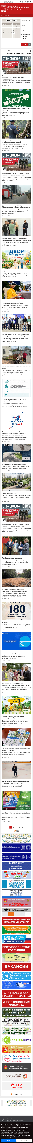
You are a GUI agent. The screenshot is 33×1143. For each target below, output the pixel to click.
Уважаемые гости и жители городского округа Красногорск (16, 109)
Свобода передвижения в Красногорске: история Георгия (16, 367)
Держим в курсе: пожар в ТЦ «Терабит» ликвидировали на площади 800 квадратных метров (16, 207)
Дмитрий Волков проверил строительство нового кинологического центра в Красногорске (16, 239)
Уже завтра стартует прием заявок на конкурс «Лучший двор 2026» (16, 749)
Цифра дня (5, 622)
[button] (2, 1103)
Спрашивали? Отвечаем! (9, 493)
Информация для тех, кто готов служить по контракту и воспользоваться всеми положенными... (15, 77)
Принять (8, 1140)
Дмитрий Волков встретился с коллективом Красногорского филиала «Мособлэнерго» (15, 335)
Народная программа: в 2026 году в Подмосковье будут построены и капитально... (16, 684)
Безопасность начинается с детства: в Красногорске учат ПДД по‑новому (13, 302)
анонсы (29, 53)
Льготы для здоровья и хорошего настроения (15, 781)
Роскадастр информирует (9, 653)
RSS (17, 831)
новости (6, 51)
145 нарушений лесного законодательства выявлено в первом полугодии (15, 141)
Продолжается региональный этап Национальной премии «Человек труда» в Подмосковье (15, 433)
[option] (16, 1103)
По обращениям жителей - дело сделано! (14, 464)
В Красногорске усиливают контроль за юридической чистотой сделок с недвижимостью (14, 400)
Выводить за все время (26, 36)
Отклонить (24, 1140)
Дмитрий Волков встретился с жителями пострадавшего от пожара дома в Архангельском (14, 558)
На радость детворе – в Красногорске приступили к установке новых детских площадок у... (14, 590)
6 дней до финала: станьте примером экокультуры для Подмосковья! (13, 717)
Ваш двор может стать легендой (12, 271)
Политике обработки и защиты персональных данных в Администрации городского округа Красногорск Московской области (15, 1130)
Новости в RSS (17, 1094)
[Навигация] (1, 15)
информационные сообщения (16, 53)
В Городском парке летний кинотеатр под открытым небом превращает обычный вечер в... (16, 813)
